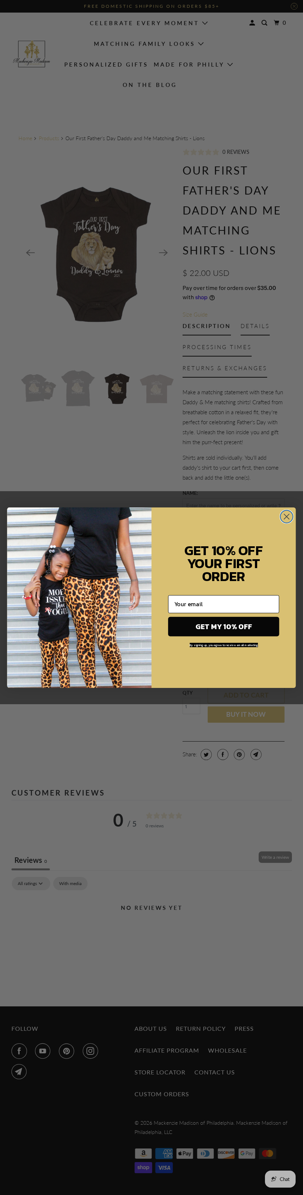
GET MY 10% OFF (223, 626)
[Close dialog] (286, 516)
